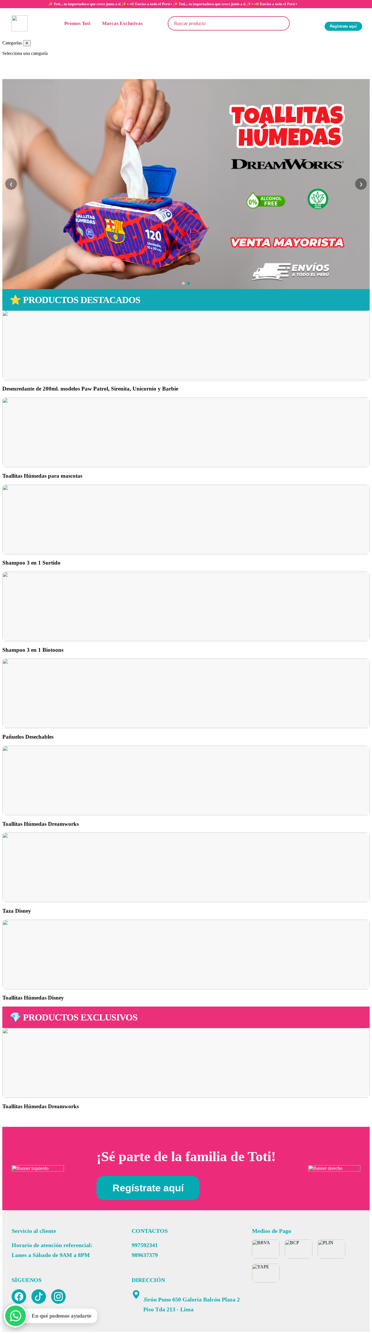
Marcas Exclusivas (122, 23)
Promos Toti (77, 23)
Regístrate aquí (343, 26)
